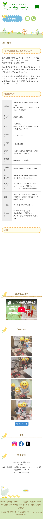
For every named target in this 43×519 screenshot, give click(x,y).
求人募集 (4, 505)
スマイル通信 (24, 505)
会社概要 (21, 508)
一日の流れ (24, 502)
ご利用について (13, 502)
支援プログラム (36, 502)
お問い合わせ (36, 505)
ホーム (2, 502)
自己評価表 (13, 505)
